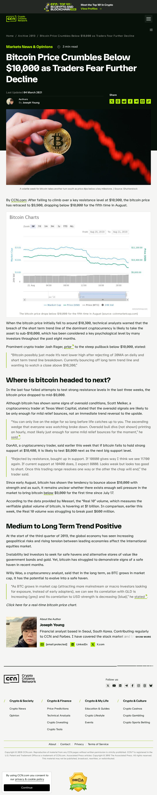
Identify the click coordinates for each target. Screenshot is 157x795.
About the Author (50, 619)
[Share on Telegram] (136, 101)
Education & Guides (97, 708)
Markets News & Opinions (29, 46)
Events (89, 722)
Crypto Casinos (132, 708)
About (52, 744)
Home (10, 35)
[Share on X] (112, 101)
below (48, 493)
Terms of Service (98, 744)
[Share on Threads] (118, 101)
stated (139, 597)
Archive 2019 (26, 35)
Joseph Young (31, 102)
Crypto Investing (57, 722)
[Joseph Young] (21, 632)
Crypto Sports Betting (136, 722)
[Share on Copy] (148, 101)
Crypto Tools (54, 729)
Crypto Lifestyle (95, 715)
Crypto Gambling (133, 715)
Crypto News (18, 708)
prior (67, 347)
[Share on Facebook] (130, 101)
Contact (65, 744)
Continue (27, 787)
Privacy (79, 744)
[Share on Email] (142, 101)
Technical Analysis (58, 715)
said (14, 437)
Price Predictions (58, 708)
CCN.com (18, 200)
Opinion (14, 715)
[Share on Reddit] (124, 101)
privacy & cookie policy (29, 779)
